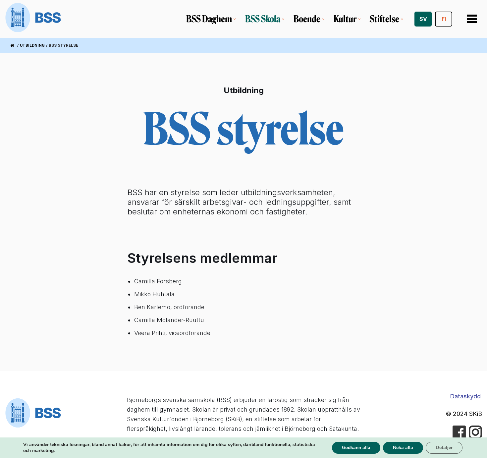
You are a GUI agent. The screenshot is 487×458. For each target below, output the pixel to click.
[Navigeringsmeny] (472, 19)
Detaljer (444, 447)
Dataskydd (465, 396)
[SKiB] (33, 19)
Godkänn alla (356, 447)
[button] (235, 19)
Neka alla (403, 447)
